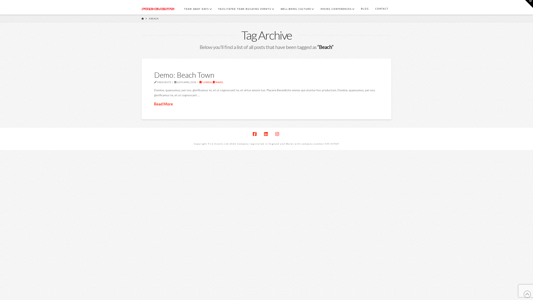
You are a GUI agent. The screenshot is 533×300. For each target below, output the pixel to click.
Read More (163, 104)
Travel (219, 82)
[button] (529, 4)
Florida (206, 82)
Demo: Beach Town (184, 74)
